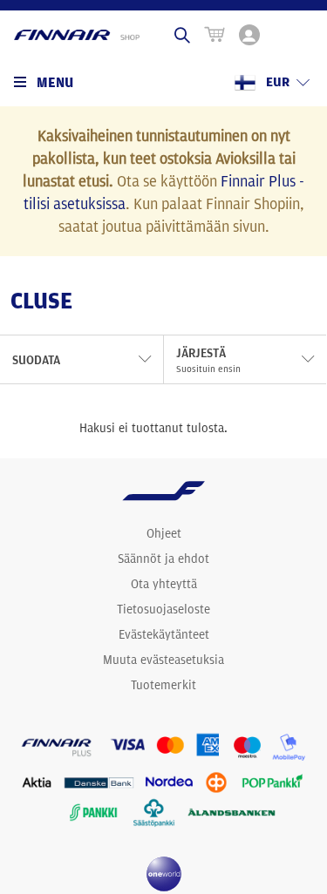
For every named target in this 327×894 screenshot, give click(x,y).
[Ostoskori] (214, 34)
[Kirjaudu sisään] (249, 34)
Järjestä (208, 360)
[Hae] (182, 34)
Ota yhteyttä (164, 584)
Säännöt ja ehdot (163, 558)
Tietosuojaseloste (163, 609)
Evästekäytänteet (164, 634)
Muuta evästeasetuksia (163, 659)
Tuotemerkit (163, 685)
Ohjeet (163, 533)
